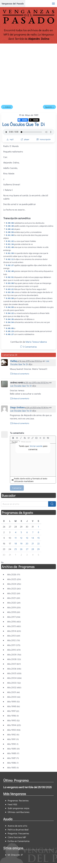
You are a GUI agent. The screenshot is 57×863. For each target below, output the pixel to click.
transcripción (45, 139)
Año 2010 (14, 649)
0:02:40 (10, 271)
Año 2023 (14, 588)
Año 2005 (14, 673)
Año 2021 (13, 598)
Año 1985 (13, 767)
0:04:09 (10, 307)
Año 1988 (13, 753)
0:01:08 (10, 235)
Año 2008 (14, 659)
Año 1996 (13, 715)
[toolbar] (33, 438)
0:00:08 (10, 223)
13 (27, 537)
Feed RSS (12, 804)
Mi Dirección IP (15, 854)
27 (27, 549)
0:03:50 (10, 298)
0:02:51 (10, 277)
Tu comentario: (17, 432)
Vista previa (26, 442)
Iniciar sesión (36, 446)
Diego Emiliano (17, 407)
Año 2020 (13, 602)
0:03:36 (10, 292)
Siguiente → (49, 107)
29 (38, 549)
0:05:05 (10, 328)
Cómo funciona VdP (17, 837)
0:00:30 (10, 226)
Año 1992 (13, 734)
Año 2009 (14, 654)
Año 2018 (13, 612)
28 (33, 549)
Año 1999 (13, 701)
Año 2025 (14, 579)
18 (16, 543)
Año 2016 (14, 621)
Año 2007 (14, 663)
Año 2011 (13, 645)
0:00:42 (10, 229)
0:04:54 (10, 322)
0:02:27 (10, 265)
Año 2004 (14, 677)
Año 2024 (14, 583)
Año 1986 (13, 762)
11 (16, 537)
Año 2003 (14, 682)
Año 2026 (13, 574)
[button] (53, 3)
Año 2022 (13, 593)
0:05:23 (10, 331)
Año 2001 (13, 692)
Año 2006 (14, 668)
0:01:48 (10, 247)
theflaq (13, 360)
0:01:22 (10, 241)
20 (27, 543)
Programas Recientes (18, 800)
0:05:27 (10, 334)
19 (21, 543)
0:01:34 (10, 244)
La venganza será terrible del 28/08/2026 (27, 787)
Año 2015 (14, 626)
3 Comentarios (29, 346)
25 (15, 549)
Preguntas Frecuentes (18, 833)
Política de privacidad (18, 829)
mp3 (11, 139)
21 (33, 543)
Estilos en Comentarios (19, 841)
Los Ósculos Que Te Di (23, 124)
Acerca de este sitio (17, 825)
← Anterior (7, 107)
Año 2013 (13, 635)
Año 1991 (13, 739)
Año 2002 (14, 687)
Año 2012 (13, 640)
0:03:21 (10, 289)
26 (21, 549)
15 (38, 537)
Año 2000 (13, 696)
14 (33, 537)
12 (21, 537)
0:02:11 (10, 259)
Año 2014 (14, 631)
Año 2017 (13, 616)
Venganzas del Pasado (13, 3)
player (26, 139)
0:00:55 (10, 232)
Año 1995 (13, 720)
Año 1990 (12, 743)
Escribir (15, 442)
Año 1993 (13, 729)
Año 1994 (14, 725)
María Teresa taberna (36, 341)
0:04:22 (10, 313)
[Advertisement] (28, 73)
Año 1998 (13, 706)
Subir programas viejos (18, 808)
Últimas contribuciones (18, 812)
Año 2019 (14, 607)
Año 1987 (13, 758)
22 (38, 543)
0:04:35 (10, 319)
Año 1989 (13, 748)
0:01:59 (10, 253)
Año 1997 (13, 710)
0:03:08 (10, 283)
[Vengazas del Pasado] (28, 23)
